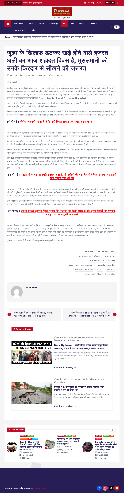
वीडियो (93, 23)
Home (7, 37)
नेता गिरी (41, 23)
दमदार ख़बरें (18, 23)
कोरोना (31, 23)
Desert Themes (41, 488)
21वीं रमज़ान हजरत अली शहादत (90, 256)
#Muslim (90, 252)
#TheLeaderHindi (107, 252)
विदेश (72, 23)
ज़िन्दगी (81, 23)
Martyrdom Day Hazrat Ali (82, 265)
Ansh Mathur (62, 337)
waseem (13, 75)
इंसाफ (100, 270)
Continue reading (64, 367)
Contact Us (19, 30)
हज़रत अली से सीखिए (94, 274)
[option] (24, 447)
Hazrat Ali (110, 256)
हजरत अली (111, 270)
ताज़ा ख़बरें (81, 337)
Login (32, 30)
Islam (112, 261)
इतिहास (21, 75)
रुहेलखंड (101, 337)
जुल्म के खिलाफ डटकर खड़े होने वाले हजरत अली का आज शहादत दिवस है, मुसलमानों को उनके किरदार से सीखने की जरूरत (53, 37)
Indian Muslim (97, 261)
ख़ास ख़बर (28, 75)
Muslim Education (107, 265)
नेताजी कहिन (53, 23)
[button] (112, 430)
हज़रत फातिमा (110, 274)
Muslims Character (84, 270)
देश (64, 23)
